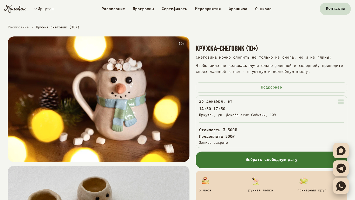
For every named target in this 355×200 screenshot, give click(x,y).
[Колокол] (15, 9)
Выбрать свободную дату (271, 160)
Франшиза (238, 9)
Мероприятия (208, 9)
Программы (143, 9)
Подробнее (271, 87)
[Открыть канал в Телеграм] (341, 168)
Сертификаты (174, 9)
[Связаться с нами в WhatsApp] (341, 186)
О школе (263, 9)
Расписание (113, 9)
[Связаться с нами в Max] (341, 150)
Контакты (335, 9)
